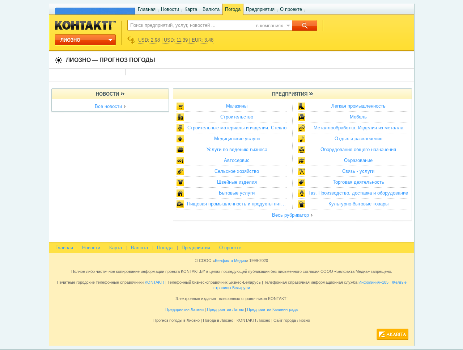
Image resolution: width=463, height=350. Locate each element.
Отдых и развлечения (358, 138)
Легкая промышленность (358, 106)
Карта (190, 9)
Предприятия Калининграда (272, 309)
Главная (147, 9)
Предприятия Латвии (184, 309)
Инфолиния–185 (373, 282)
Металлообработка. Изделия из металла (358, 127)
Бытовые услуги (237, 193)
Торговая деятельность (358, 182)
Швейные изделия (237, 182)
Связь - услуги (358, 171)
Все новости (108, 106)
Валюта (211, 9)
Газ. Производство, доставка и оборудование (358, 193)
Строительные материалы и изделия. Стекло (236, 127)
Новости (170, 9)
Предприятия (260, 9)
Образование (358, 160)
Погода (233, 9)
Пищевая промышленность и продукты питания (238, 204)
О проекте (291, 9)
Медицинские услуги (237, 138)
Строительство (236, 117)
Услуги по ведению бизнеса (237, 149)
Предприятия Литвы (225, 309)
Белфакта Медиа (230, 260)
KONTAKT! (154, 282)
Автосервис (237, 160)
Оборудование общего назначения (358, 149)
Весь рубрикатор (290, 215)
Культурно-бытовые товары (358, 204)
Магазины (236, 106)
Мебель (358, 117)
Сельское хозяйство (236, 171)
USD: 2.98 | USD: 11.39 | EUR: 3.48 (175, 40)
